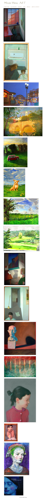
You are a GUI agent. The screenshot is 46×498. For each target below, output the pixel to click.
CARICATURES (6, 6)
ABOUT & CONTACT (35, 6)
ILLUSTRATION (14, 6)
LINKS (24, 6)
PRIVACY (28, 6)
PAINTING (20, 6)
